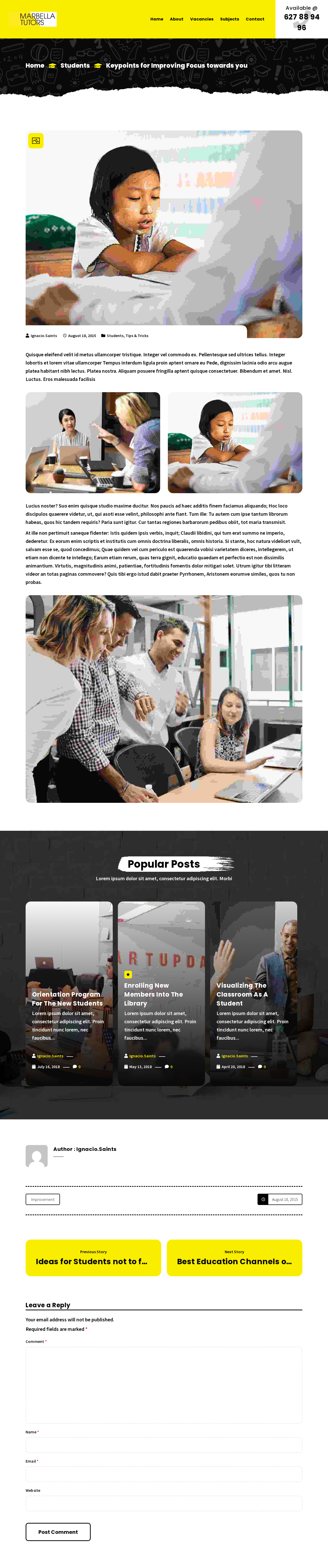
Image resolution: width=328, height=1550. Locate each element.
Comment (36, 1341)
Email (32, 1461)
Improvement (42, 1199)
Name (32, 1431)
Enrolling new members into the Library (153, 994)
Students (75, 65)
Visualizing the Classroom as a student (242, 994)
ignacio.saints (44, 335)
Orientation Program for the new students (67, 999)
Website (33, 1490)
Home (35, 65)
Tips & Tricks (137, 335)
